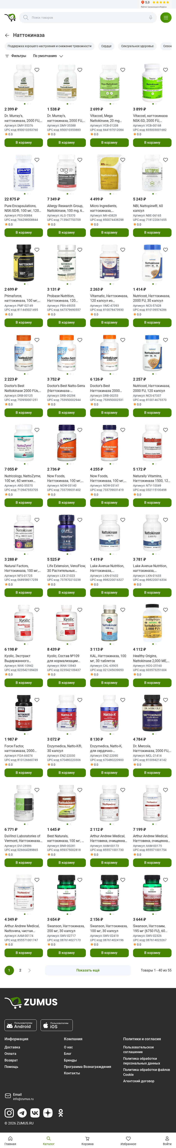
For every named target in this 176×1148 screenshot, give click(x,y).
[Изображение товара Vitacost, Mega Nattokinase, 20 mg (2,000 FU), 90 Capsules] (109, 83)
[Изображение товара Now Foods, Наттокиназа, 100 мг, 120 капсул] (109, 443)
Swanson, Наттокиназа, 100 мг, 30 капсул (108, 928)
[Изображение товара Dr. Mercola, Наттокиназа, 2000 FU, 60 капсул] (152, 713)
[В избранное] (37, 70)
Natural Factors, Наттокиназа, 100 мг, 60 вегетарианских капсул (21, 568)
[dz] (48, 1113)
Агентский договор (138, 1081)
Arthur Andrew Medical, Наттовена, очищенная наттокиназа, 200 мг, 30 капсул (109, 838)
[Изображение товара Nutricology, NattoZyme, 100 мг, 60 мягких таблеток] (24, 443)
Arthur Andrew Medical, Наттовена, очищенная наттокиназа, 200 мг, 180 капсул (151, 838)
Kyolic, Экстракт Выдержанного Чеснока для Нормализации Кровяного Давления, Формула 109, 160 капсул (22, 658)
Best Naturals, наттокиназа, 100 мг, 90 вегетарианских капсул (66, 838)
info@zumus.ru (23, 1099)
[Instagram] (9, 1113)
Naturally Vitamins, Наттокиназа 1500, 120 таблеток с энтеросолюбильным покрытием (151, 478)
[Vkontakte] (35, 1113)
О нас (68, 1047)
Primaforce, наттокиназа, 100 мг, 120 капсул (21, 298)
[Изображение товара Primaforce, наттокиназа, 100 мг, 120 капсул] (24, 263)
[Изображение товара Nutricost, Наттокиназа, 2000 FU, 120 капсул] (152, 353)
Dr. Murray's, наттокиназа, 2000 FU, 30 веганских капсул (65, 118)
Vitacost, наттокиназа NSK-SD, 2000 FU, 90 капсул (150, 118)
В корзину (24, 143)
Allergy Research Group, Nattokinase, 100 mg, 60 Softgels (65, 208)
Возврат (11, 1060)
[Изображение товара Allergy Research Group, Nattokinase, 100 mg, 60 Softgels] (66, 173)
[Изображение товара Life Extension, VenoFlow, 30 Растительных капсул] (66, 533)
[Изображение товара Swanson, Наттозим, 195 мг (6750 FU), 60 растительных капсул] (152, 893)
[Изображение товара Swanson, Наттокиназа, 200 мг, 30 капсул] (66, 893)
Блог (67, 1054)
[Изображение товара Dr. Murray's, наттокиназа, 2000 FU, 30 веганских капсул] (66, 83)
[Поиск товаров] (26, 17)
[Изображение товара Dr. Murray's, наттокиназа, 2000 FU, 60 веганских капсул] (24, 83)
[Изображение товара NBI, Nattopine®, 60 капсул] (152, 173)
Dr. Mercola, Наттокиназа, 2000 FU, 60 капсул (151, 748)
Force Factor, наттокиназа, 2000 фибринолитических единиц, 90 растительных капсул (22, 748)
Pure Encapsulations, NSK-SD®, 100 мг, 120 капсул (22, 208)
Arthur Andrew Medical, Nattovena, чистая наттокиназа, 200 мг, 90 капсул (24, 928)
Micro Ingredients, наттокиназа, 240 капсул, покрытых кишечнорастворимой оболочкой (108, 208)
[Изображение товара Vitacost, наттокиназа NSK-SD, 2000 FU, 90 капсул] (152, 83)
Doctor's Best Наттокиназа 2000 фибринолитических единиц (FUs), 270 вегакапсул (106, 388)
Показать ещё (88, 970)
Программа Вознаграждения (87, 1067)
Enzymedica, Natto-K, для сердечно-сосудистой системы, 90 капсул (109, 748)
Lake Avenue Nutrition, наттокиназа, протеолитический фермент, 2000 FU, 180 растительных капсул (150, 568)
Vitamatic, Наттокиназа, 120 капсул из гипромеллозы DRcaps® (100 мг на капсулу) (109, 298)
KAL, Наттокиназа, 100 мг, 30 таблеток (108, 658)
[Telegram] (22, 1113)
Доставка (12, 1047)
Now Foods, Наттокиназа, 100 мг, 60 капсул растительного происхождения (64, 478)
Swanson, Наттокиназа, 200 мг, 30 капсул (66, 928)
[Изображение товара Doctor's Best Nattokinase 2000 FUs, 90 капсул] (24, 353)
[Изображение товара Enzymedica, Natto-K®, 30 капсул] (66, 713)
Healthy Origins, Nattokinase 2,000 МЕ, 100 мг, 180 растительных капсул (150, 658)
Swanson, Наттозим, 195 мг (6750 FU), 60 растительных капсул (150, 928)
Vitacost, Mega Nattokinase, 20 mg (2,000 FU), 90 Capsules (108, 118)
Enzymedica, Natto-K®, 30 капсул (64, 748)
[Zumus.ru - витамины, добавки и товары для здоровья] (10, 17)
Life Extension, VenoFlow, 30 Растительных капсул (66, 568)
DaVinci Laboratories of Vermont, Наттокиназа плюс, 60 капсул (22, 838)
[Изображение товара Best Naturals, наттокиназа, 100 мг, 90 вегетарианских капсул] (66, 803)
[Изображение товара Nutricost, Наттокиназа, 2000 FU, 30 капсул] (152, 263)
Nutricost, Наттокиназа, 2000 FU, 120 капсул (151, 388)
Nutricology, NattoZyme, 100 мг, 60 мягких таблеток (23, 478)
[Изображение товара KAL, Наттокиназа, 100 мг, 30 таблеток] (109, 623)
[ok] (60, 1113)
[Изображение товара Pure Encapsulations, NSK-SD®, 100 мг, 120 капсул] (24, 173)
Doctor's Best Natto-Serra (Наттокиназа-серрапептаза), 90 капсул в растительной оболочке (66, 388)
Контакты (72, 1073)
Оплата (10, 1054)
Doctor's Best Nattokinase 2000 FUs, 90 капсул (22, 388)
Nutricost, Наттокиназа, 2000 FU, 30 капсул (151, 298)
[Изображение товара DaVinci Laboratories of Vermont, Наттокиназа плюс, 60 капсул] (24, 803)
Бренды (70, 1060)
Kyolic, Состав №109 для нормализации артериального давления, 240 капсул (64, 658)
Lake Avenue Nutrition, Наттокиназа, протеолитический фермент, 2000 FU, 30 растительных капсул (107, 568)
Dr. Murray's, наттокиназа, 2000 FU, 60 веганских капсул (22, 118)
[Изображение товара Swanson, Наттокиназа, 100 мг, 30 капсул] (109, 893)
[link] (7, 35)
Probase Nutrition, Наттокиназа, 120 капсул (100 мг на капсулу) (61, 298)
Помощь (11, 1067)
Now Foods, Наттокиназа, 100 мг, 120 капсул (107, 478)
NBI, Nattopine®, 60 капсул (148, 208)
